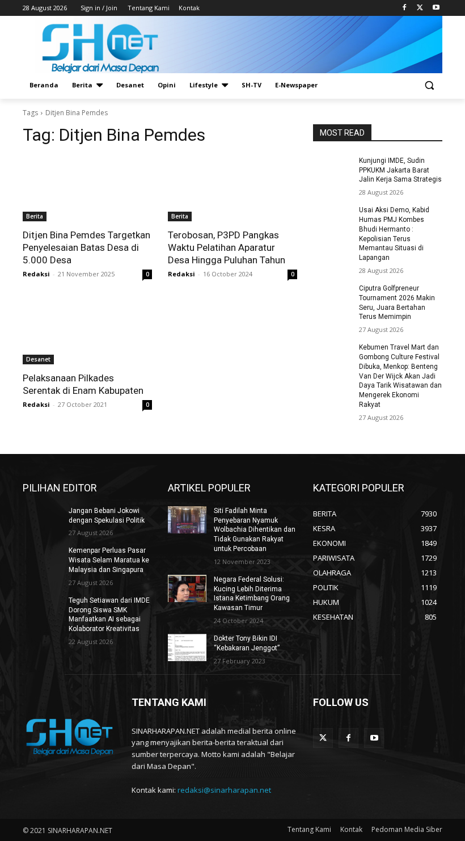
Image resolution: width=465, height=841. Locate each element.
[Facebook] (404, 8)
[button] (429, 85)
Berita (34, 216)
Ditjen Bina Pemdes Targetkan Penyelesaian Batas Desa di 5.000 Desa (86, 247)
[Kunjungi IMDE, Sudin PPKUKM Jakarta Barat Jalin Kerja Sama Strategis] (332, 169)
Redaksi (36, 274)
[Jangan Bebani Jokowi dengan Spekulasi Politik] (42, 519)
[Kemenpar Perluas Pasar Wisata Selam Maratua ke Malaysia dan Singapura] (42, 559)
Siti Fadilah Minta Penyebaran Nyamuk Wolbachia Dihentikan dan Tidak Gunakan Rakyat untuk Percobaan (254, 530)
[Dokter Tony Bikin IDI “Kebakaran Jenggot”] (187, 647)
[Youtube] (435, 8)
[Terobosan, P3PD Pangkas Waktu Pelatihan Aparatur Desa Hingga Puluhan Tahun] (232, 189)
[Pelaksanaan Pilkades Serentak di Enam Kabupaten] (87, 332)
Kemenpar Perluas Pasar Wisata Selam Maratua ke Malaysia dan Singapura (109, 560)
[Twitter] (419, 8)
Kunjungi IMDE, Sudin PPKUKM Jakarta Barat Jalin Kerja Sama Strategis (400, 170)
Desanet (38, 359)
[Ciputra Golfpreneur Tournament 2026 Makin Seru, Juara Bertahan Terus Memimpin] (332, 297)
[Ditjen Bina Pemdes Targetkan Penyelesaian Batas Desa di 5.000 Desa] (87, 189)
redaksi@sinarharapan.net (224, 790)
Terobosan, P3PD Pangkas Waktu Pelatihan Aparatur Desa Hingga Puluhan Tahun (226, 247)
